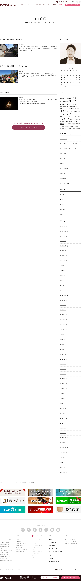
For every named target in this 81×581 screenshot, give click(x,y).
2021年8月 (63, 374)
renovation (63, 108)
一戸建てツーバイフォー (21, 543)
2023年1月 (63, 290)
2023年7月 (63, 265)
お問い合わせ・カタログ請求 (71, 543)
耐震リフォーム (35, 549)
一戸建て (18, 539)
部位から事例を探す (20, 551)
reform (74, 106)
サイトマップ (2, 569)
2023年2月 (63, 285)
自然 (63, 128)
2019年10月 (63, 447)
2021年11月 (63, 359)
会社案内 (51, 539)
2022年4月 (63, 334)
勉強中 (62, 163)
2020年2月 (63, 428)
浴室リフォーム (35, 555)
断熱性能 (74, 124)
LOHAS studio (8, 5)
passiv (63, 104)
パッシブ (70, 114)
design (62, 98)
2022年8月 (63, 314)
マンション (18, 541)
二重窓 (71, 119)
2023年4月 (63, 280)
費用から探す (19, 547)
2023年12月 (63, 241)
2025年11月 (63, 226)
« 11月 (64, 86)
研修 (76, 126)
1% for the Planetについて (5, 556)
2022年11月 (63, 300)
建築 (67, 121)
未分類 (62, 199)
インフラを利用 (64, 168)
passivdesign (64, 106)
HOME (2, 536)
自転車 (73, 128)
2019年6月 (63, 467)
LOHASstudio (64, 101)
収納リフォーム (35, 565)
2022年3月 (63, 339)
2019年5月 (63, 472)
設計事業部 (78, 128)
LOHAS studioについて (28, 5)
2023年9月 (63, 255)
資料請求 (61, 5)
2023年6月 (63, 270)
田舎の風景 (63, 178)
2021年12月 (63, 354)
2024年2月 (63, 236)
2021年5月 (63, 383)
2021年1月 (63, 403)
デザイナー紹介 (3, 558)
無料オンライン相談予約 (73, 5)
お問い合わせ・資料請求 (50, 578)
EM (68, 98)
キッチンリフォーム (36, 553)
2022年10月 (63, 305)
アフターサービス (4, 554)
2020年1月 (63, 433)
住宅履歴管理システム (54, 561)
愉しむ (71, 121)
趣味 (61, 214)
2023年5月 (63, 275)
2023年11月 (63, 246)
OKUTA (72, 101)
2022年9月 (63, 310)
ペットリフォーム (36, 559)
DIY (66, 98)
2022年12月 (63, 295)
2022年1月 (63, 349)
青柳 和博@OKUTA (25, 482)
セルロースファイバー (73, 111)
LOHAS (72, 98)
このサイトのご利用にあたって (18, 569)
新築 (63, 126)
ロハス (66, 119)
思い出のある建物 (64, 183)
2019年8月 (63, 457)
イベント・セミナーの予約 (70, 541)
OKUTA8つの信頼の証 (5, 542)
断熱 (62, 124)
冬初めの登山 (63, 153)
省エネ (72, 126)
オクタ (63, 111)
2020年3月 (63, 423)
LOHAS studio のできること (6, 550)
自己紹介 (62, 209)
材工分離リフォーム (4, 544)
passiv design (71, 104)
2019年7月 (63, 462)
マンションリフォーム (37, 539)
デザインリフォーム (36, 561)
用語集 (50, 555)
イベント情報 (52, 545)
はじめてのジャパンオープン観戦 (68, 143)
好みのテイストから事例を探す (23, 549)
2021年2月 (63, 398)
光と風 (78, 119)
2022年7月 (63, 319)
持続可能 (76, 121)
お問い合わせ (68, 536)
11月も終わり (63, 139)
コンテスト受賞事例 (20, 545)
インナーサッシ (71, 108)
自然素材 (68, 128)
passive (71, 106)
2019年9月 (63, 452)
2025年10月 (63, 231)
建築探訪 (62, 195)
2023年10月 (63, 250)
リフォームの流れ (4, 552)
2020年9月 (63, 413)
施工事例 (38, 5)
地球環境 (62, 121)
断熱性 (69, 124)
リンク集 (51, 558)
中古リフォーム (35, 543)
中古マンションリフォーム (38, 545)
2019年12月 (63, 437)
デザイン (62, 114)
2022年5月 (63, 329)
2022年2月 (63, 344)
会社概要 (53, 5)
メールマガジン (52, 542)
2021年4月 (63, 388)
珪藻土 (67, 126)
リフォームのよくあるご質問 (55, 551)
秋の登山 (62, 158)
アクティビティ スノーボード (68, 148)
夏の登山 (62, 173)
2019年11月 (63, 442)
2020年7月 (63, 418)
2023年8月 (63, 260)
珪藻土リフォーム (36, 557)
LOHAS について (3, 548)
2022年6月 (63, 324)
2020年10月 (63, 408)
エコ (78, 108)
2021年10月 (63, 364)
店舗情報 (51, 536)
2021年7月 (63, 378)
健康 (74, 119)
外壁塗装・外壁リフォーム (38, 551)
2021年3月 (63, 393)
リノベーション (71, 116)
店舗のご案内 (46, 5)
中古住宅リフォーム (36, 547)
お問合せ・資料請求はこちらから (28, 127)
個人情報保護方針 (9, 569)
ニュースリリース (53, 548)
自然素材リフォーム (4, 546)
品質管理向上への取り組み (6, 560)
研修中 (62, 204)
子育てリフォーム (36, 563)
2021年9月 (63, 369)
